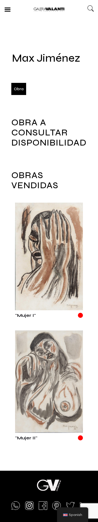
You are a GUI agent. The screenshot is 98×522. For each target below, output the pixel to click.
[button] (7, 9)
